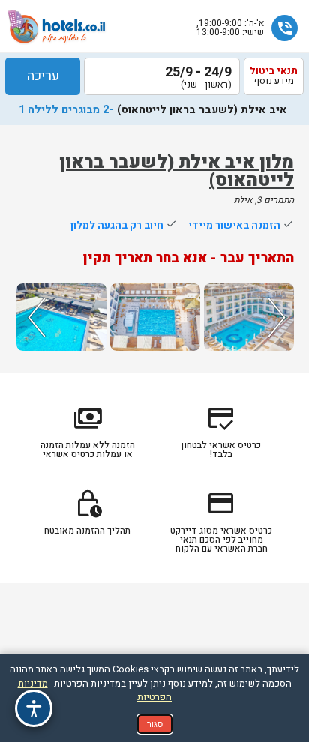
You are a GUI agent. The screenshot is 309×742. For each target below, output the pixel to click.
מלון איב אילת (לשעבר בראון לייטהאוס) (176, 171)
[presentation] (34, 317)
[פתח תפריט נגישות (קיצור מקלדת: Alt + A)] (33, 708)
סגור (155, 724)
